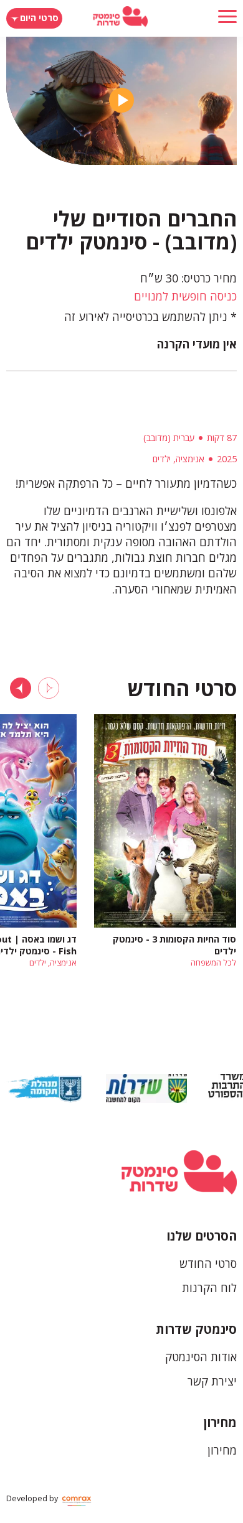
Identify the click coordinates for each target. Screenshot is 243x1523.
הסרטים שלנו (201, 1235)
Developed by (33, 1498)
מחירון (220, 1422)
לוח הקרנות (209, 1287)
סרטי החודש (208, 1263)
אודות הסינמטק (201, 1356)
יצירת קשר (212, 1381)
